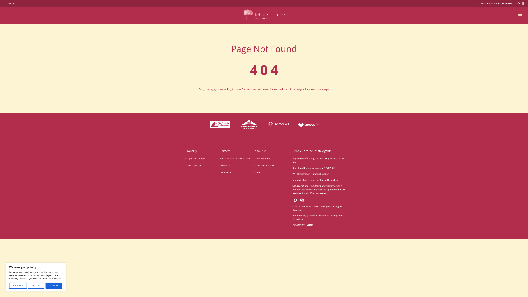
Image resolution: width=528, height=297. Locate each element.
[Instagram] (523, 3)
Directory (225, 165)
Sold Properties (193, 165)
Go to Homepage (264, 96)
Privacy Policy (299, 215)
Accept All (54, 285)
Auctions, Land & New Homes (235, 158)
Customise (18, 285)
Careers (259, 172)
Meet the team (262, 158)
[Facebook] (518, 3)
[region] (36, 277)
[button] (520, 15)
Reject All (36, 285)
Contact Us (225, 172)
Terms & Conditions (319, 215)
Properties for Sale (195, 158)
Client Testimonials (264, 165)
